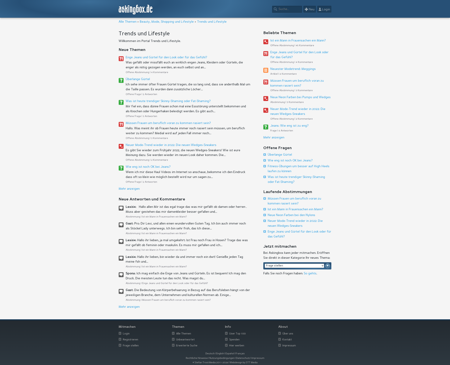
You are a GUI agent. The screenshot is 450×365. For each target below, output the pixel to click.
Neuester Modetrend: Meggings (293, 69)
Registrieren (130, 339)
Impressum (289, 345)
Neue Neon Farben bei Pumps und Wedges (300, 97)
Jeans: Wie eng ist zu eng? (289, 125)
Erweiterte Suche (186, 345)
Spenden (234, 339)
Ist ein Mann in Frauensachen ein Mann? (164, 217)
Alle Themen (127, 21)
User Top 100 (237, 334)
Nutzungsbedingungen (221, 358)
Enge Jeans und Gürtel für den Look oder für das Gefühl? (166, 57)
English (220, 354)
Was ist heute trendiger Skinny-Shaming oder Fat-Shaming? (168, 101)
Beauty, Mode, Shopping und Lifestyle (167, 21)
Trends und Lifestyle (212, 21)
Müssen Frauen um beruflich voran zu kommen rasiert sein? (168, 123)
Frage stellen (131, 345)
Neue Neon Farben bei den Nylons (291, 215)
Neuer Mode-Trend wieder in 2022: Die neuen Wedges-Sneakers (171, 145)
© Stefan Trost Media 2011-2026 (210, 362)
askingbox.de (136, 9)
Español (230, 354)
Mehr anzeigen (273, 137)
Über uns (287, 334)
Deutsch (210, 354)
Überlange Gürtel (138, 79)
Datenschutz (243, 358)
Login (126, 334)
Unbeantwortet (185, 339)
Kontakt (287, 339)
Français (240, 354)
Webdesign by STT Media (244, 362)
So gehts (310, 273)
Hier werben (236, 345)
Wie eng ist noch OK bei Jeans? (148, 166)
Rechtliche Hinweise (197, 358)
